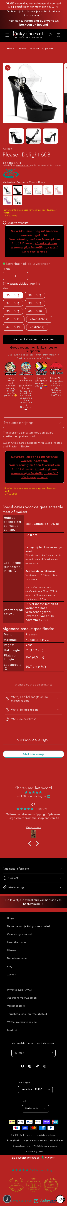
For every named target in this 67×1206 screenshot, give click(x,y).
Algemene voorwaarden (22, 997)
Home (10, 48)
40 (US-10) (35, 311)
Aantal (6, 268)
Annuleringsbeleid (35, 1151)
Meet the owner (17, 942)
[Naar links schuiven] (4, 137)
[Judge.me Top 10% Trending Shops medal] (51, 1185)
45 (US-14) (37, 327)
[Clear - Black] (17, 190)
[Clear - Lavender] (7, 200)
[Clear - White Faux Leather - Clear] (38, 190)
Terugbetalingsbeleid (46, 1135)
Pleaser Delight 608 (41, 48)
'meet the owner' (34, 358)
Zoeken (11, 974)
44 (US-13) (13, 327)
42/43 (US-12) (39, 319)
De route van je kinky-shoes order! (28, 926)
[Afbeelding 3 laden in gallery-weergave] (50, 136)
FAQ (9, 966)
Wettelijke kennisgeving (22, 1022)
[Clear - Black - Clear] (7, 190)
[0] (60, 1199)
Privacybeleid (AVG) (19, 989)
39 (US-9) (12, 311)
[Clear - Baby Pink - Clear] (48, 190)
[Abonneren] (51, 1053)
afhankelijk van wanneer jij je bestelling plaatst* (34, 247)
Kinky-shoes (26, 1135)
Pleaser (22, 48)
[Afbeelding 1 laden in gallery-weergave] (16, 136)
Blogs (10, 918)
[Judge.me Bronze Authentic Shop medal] (16, 1185)
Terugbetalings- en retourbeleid (27, 1014)
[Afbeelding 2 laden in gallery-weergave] (33, 136)
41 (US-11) (13, 319)
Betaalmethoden (17, 958)
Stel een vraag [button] (33, 754)
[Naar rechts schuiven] (63, 137)
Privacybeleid (13, 1140)
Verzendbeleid (16, 1005)
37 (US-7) (12, 303)
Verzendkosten (23, 165)
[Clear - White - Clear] (27, 190)
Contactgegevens (21, 1146)
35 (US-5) (12, 295)
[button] (7, 35)
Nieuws (11, 950)
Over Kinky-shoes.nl (19, 934)
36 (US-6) (34, 295)
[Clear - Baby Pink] (58, 190)
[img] (33, 792)
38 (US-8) (34, 303)
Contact (12, 1030)
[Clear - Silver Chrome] (17, 200)
